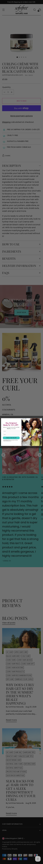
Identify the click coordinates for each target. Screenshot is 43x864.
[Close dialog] (41, 419)
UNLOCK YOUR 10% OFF (11, 437)
